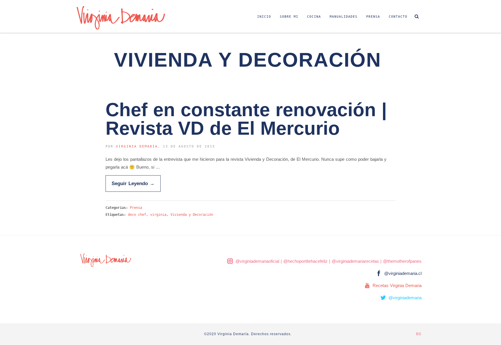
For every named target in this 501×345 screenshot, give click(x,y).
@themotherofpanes (402, 261)
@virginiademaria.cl (403, 273)
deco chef (137, 215)
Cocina (314, 17)
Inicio (264, 17)
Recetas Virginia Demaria (397, 285)
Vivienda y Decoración (191, 215)
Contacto (398, 17)
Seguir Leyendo (133, 183)
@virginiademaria (405, 297)
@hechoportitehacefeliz (305, 261)
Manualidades (343, 17)
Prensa (373, 17)
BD (419, 334)
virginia (158, 215)
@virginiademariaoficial (257, 261)
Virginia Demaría (137, 146)
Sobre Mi (289, 17)
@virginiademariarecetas (355, 261)
